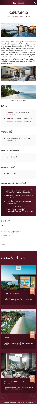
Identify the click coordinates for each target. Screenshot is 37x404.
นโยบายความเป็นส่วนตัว (10, 402)
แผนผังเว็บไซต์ (29, 402)
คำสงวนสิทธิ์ (21, 402)
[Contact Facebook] (2, 225)
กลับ (3, 244)
